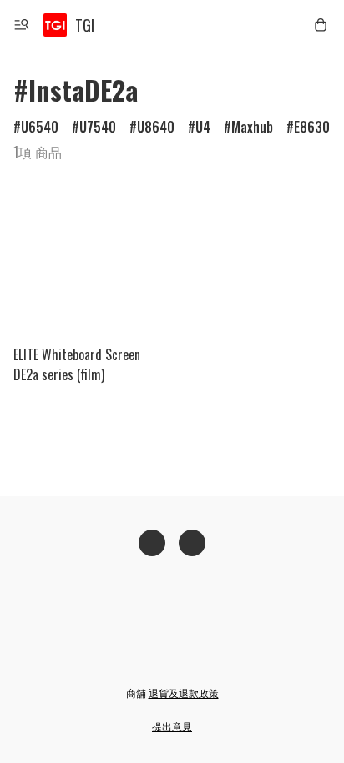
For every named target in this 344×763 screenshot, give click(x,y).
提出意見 (172, 726)
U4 (202, 127)
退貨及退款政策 (184, 692)
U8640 (156, 127)
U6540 (39, 127)
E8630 (312, 127)
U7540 (97, 127)
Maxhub (252, 127)
